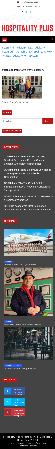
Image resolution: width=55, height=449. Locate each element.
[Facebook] (22, 12)
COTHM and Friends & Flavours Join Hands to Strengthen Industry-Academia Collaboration (27, 173)
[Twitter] (26, 12)
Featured (17, 365)
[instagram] (30, 12)
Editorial (8, 262)
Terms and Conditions (28, 446)
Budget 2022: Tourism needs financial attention (22, 325)
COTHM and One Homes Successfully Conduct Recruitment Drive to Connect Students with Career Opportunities (24, 160)
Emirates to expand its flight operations (20, 265)
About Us (20, 7)
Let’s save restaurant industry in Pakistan (20, 369)
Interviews (20, 443)
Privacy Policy (41, 443)
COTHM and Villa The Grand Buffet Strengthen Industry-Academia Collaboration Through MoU (27, 187)
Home (12, 443)
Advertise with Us (33, 7)
